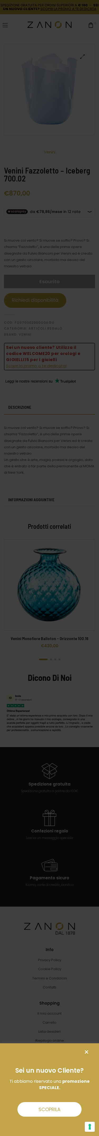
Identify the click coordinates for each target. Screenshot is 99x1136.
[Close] (86, 1052)
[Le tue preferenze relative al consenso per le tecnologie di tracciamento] (90, 1127)
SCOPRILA (49, 1109)
